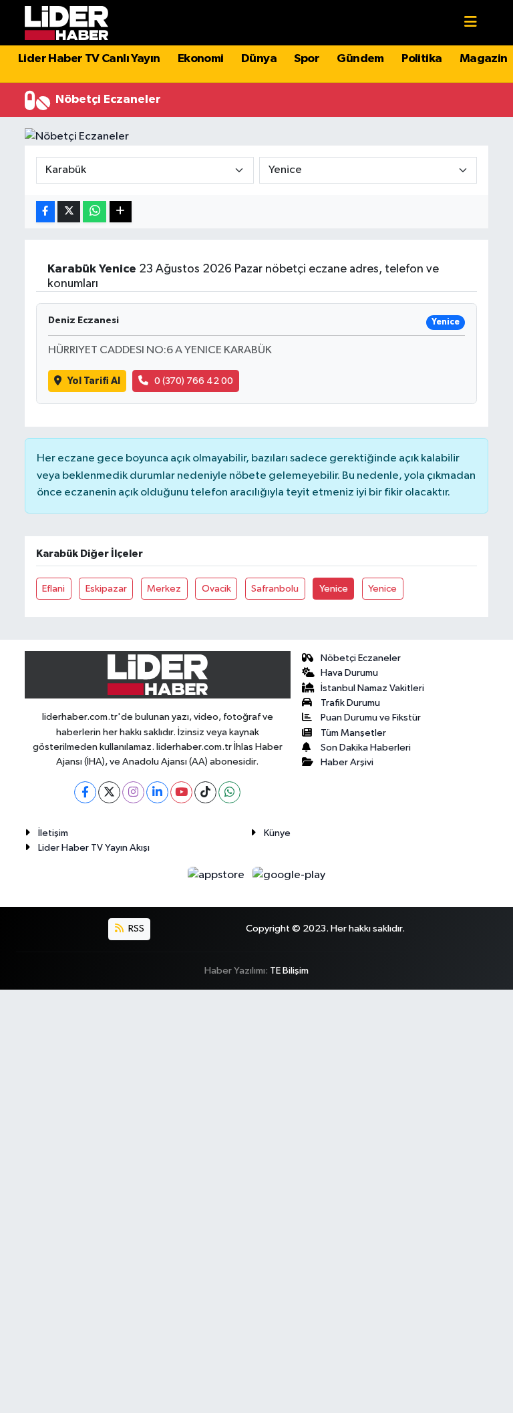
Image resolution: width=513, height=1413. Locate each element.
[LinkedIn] (157, 792)
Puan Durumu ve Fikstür (371, 718)
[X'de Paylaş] (68, 212)
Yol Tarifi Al (93, 381)
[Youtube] (181, 792)
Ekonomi (201, 59)
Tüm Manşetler (353, 733)
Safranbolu (275, 589)
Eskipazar (106, 589)
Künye (277, 833)
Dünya (259, 59)
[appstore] (217, 875)
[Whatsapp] (229, 792)
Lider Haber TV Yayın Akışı (94, 848)
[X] (109, 792)
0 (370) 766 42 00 (193, 381)
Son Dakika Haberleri (366, 748)
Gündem (360, 59)
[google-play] (289, 875)
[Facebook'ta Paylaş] (45, 212)
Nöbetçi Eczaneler (361, 658)
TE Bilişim (289, 971)
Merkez (164, 589)
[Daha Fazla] (121, 212)
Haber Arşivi (347, 762)
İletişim (53, 833)
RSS (135, 929)
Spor (306, 59)
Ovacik (216, 589)
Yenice (333, 589)
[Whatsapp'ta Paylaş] (94, 212)
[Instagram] (133, 792)
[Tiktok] (205, 792)
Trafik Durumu (350, 703)
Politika (421, 59)
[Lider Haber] (66, 22)
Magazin (484, 59)
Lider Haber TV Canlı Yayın (89, 59)
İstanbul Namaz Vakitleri (372, 688)
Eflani (53, 589)
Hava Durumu (349, 673)
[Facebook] (85, 792)
